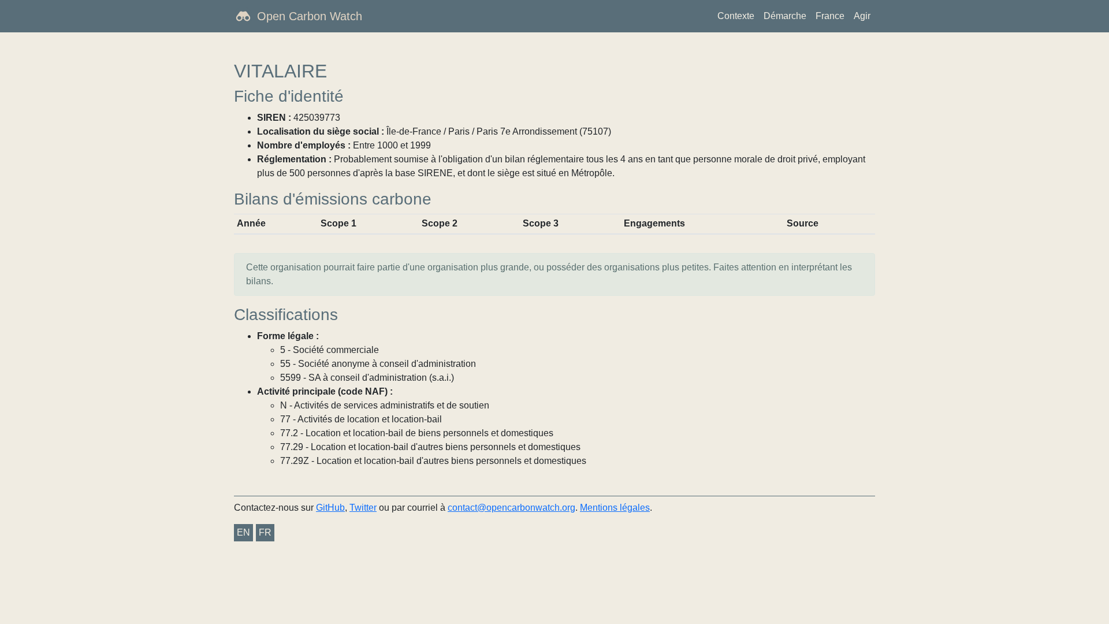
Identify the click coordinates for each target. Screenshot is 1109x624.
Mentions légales (615, 507)
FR (265, 532)
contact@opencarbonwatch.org (511, 507)
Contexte (735, 16)
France (830, 16)
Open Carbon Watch (309, 16)
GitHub (330, 507)
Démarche (785, 16)
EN (243, 532)
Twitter (363, 507)
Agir (862, 16)
